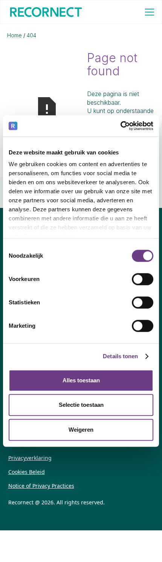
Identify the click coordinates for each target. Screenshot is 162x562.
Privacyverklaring (30, 457)
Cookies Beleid (26, 471)
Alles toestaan (81, 380)
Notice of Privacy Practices (41, 485)
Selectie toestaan (81, 405)
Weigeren (81, 429)
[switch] (142, 279)
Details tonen (120, 356)
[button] (148, 12)
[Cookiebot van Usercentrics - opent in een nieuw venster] (120, 126)
